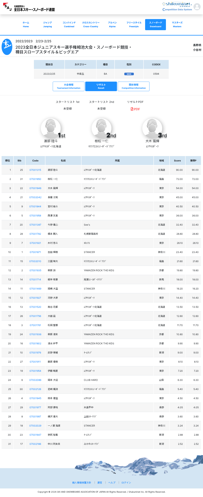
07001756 (35, 316)
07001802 (35, 343)
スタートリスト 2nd (101, 101)
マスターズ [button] (177, 24)
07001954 (35, 370)
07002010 (35, 261)
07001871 (35, 252)
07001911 (35, 361)
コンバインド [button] (69, 24)
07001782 (35, 233)
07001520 (35, 306)
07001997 (35, 416)
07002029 (35, 425)
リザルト (101, 86)
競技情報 (134, 86)
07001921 (35, 242)
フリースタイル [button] (134, 24)
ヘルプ (111, 482)
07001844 (35, 206)
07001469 (35, 288)
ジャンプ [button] (47, 24)
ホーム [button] (26, 24)
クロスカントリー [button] (91, 24)
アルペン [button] (112, 24)
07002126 (35, 389)
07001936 (35, 334)
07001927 (35, 297)
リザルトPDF (135, 101)
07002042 (35, 197)
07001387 (35, 224)
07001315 (35, 169)
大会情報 (68, 86)
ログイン (126, 482)
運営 (99, 482)
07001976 (35, 352)
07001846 (35, 188)
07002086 (35, 379)
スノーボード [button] (155, 24)
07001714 (35, 279)
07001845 (35, 398)
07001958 (35, 215)
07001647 (35, 434)
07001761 (35, 325)
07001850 (35, 179)
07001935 (35, 270)
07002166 (35, 443)
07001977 (35, 407)
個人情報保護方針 (81, 482)
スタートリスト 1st (67, 101)
